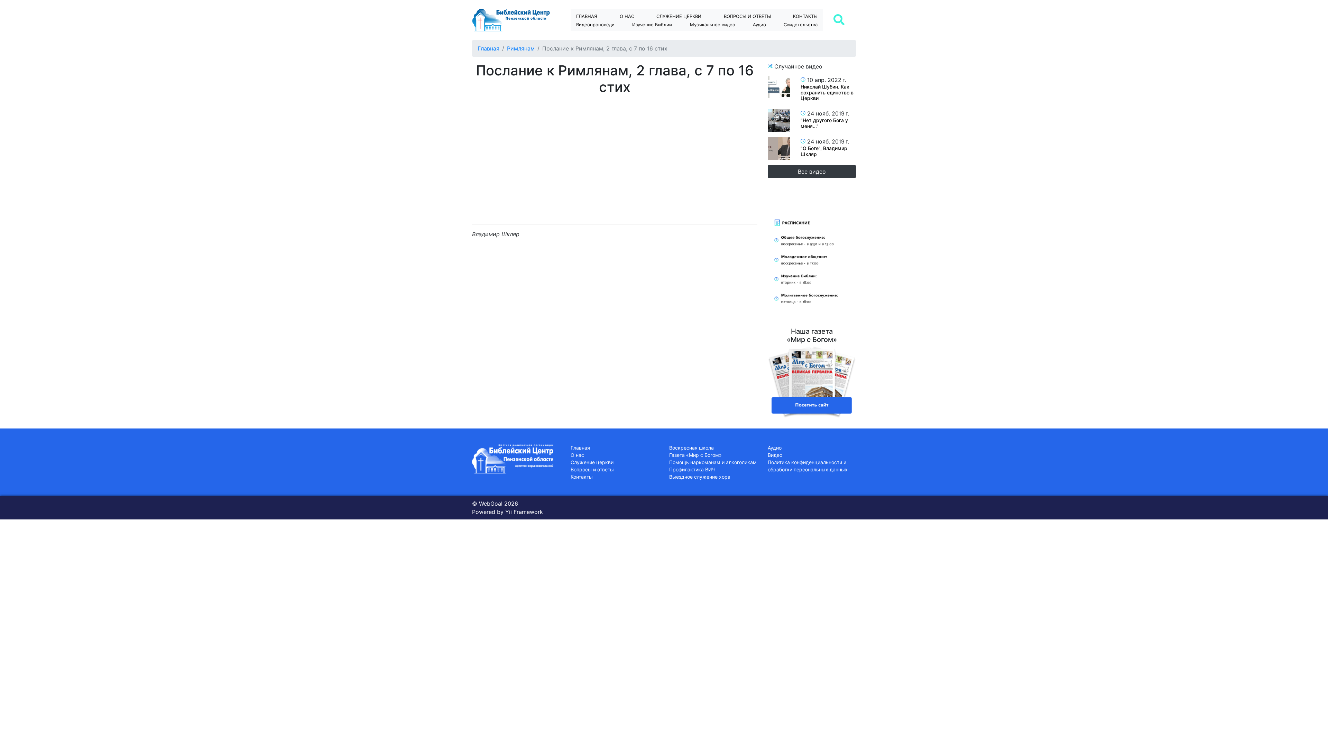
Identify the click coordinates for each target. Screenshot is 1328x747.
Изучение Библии (652, 24)
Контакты (805, 16)
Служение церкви (678, 16)
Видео (775, 455)
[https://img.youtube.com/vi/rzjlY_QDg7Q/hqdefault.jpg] (779, 148)
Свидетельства (801, 24)
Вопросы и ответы (592, 469)
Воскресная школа (691, 448)
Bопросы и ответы (747, 16)
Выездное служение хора (699, 477)
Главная (586, 16)
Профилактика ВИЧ (692, 469)
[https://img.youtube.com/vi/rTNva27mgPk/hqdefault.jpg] (779, 120)
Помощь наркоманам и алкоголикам (713, 462)
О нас (627, 16)
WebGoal (490, 503)
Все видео (812, 171)
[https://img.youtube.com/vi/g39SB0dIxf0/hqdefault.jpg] (779, 87)
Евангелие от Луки (658, 36)
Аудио (759, 24)
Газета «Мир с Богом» (695, 455)
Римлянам (521, 48)
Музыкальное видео (712, 24)
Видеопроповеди (595, 24)
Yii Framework (524, 511)
